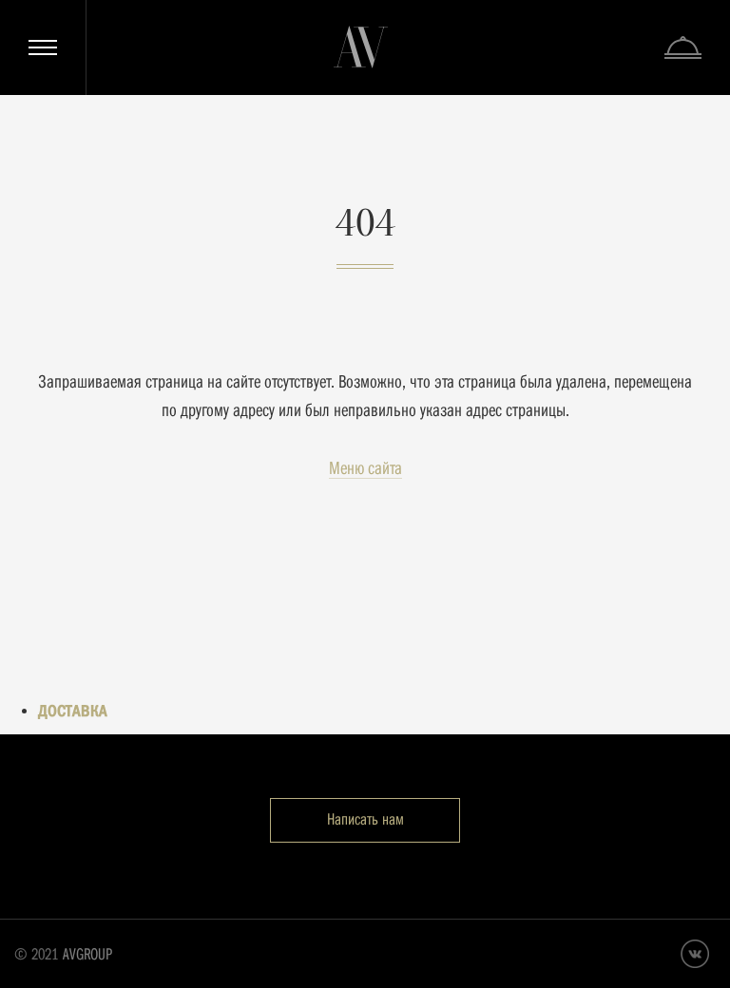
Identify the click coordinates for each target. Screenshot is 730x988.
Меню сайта (365, 468)
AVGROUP (87, 954)
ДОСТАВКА (72, 711)
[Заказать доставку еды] (683, 47)
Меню (43, 47)
